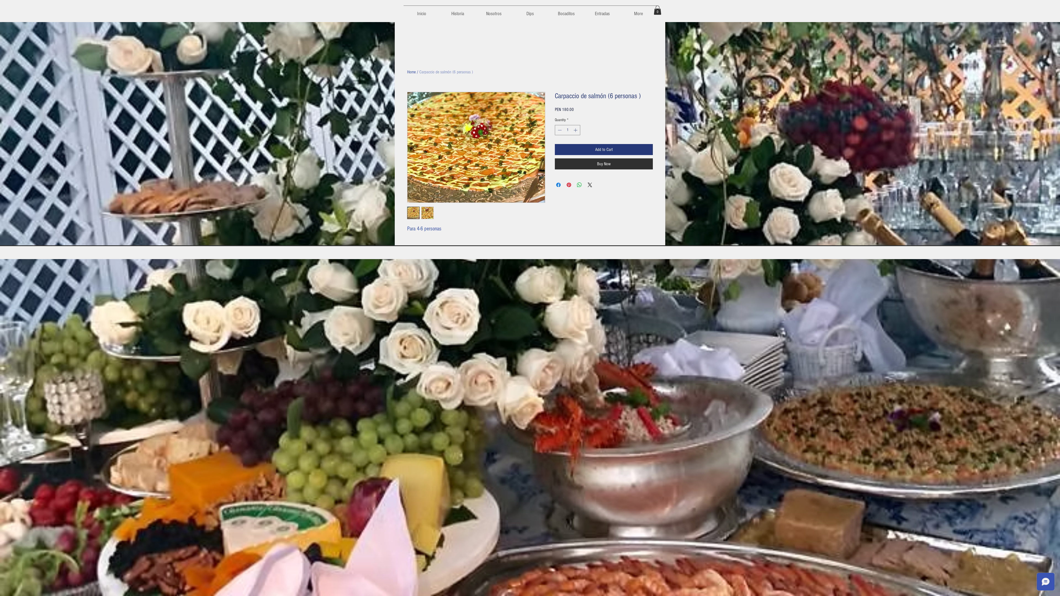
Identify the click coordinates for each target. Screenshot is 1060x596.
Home (411, 72)
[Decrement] (559, 130)
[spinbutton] (568, 130)
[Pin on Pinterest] (569, 185)
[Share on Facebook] (558, 185)
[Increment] (576, 130)
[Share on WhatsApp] (579, 185)
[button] (657, 10)
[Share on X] (590, 185)
